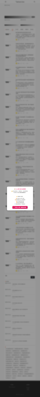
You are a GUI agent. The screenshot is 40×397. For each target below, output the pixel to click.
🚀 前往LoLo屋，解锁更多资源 (20, 207)
